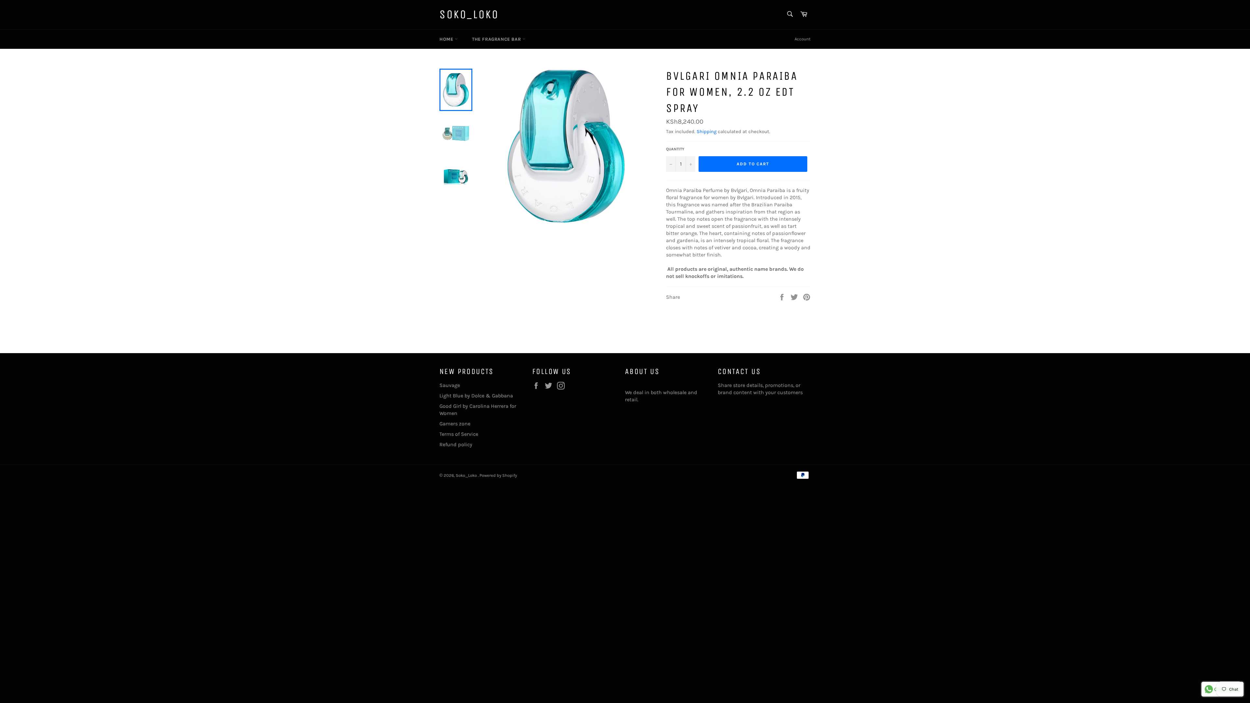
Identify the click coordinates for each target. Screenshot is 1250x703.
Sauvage (449, 385)
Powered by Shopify (498, 475)
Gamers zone (454, 423)
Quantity (675, 149)
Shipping (706, 131)
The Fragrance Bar (497, 39)
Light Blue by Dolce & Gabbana (476, 396)
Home (447, 39)
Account (803, 38)
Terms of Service (458, 434)
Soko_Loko (469, 14)
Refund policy (455, 444)
